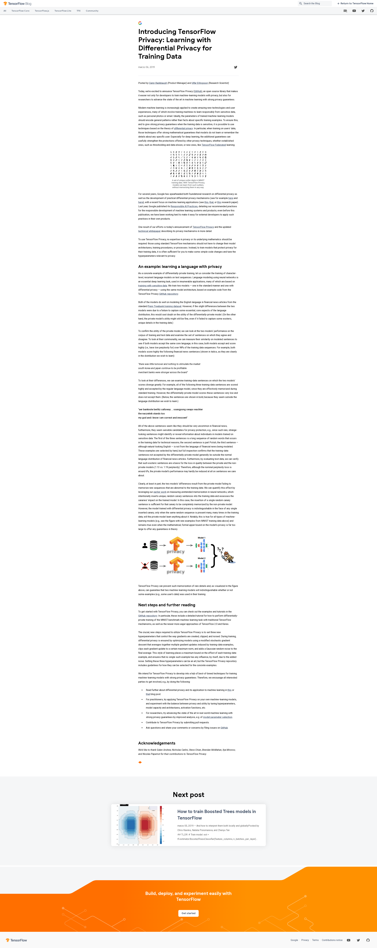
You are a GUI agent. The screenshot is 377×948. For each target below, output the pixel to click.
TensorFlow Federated (214, 145)
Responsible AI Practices (184, 206)
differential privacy (183, 128)
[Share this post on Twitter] (236, 67)
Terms (315, 940)
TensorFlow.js (42, 10)
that (211, 202)
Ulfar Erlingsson (200, 83)
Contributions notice (332, 940)
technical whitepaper (149, 231)
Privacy (305, 940)
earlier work (159, 492)
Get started (188, 913)
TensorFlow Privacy (203, 227)
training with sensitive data (152, 285)
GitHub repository (168, 294)
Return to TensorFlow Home (357, 3)
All (5, 10)
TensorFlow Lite (62, 10)
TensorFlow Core (20, 10)
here (230, 198)
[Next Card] (188, 825)
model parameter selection (217, 717)
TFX (79, 10)
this (206, 202)
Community (92, 10)
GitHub (197, 91)
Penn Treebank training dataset (164, 306)
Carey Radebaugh (158, 83)
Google (295, 940)
